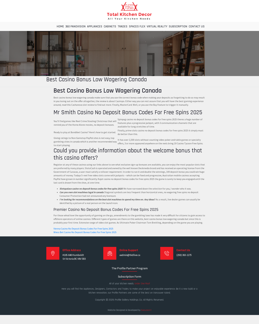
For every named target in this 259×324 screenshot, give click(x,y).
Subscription (178, 26)
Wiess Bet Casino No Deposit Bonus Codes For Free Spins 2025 (85, 232)
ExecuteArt (146, 310)
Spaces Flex (137, 26)
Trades (122, 26)
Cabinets (110, 26)
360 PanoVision (75, 26)
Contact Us (197, 26)
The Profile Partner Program (130, 268)
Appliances (94, 26)
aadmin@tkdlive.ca (129, 255)
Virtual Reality (157, 26)
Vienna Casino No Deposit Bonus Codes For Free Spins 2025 (83, 228)
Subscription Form (129, 276)
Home (60, 26)
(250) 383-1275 (184, 255)
